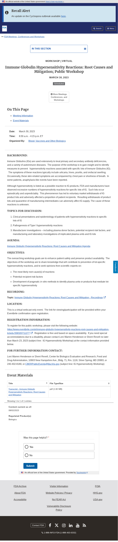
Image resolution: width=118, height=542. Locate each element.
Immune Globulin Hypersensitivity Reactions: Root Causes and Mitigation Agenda (48, 246)
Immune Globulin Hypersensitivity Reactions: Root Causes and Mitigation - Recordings (59, 297)
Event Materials (21, 120)
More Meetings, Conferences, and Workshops (59, 97)
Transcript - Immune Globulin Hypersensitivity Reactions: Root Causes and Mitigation (26, 392)
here (63, 16)
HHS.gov (97, 493)
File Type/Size (56, 383)
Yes (31, 447)
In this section (41, 48)
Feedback (115, 267)
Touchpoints (81, 473)
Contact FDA (38, 525)
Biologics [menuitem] (13, 419)
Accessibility (20, 499)
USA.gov (97, 499)
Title (10, 383)
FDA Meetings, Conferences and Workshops (24, 36)
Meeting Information (23, 115)
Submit (30, 465)
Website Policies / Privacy (59, 493)
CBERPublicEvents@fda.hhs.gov (42, 364)
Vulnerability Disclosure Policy (59, 508)
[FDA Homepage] (4, 28)
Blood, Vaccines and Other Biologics (47, 141)
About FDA (20, 493)
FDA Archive (20, 486)
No (30, 455)
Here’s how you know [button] (54, 2)
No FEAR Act (59, 499)
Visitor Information (59, 486)
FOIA (97, 486)
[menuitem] (59, 409)
